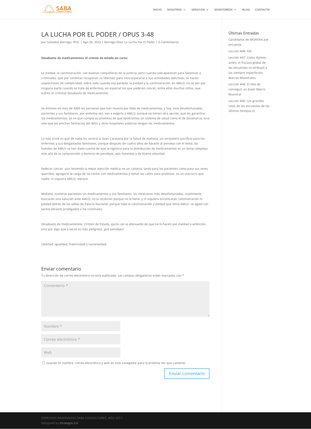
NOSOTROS (174, 9)
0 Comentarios (168, 42)
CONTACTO (262, 9)
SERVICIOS (198, 9)
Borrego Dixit (113, 42)
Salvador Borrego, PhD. (63, 42)
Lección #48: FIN (240, 51)
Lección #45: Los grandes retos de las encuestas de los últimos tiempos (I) (249, 106)
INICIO (157, 9)
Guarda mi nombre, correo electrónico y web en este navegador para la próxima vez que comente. (116, 363)
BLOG (246, 9)
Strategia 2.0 (69, 423)
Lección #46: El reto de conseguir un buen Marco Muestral (246, 89)
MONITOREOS (224, 9)
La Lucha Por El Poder (139, 42)
